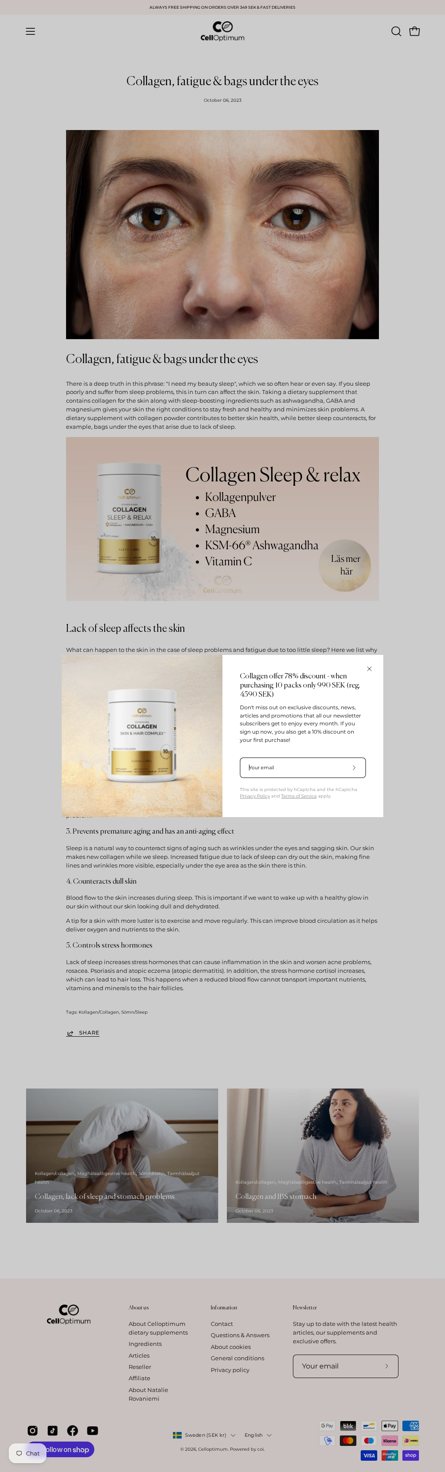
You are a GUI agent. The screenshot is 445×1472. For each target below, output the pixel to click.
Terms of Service (299, 796)
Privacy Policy (255, 796)
